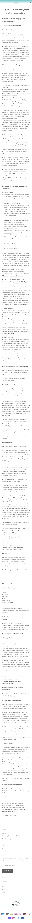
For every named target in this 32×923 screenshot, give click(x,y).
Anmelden (7, 870)
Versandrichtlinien (6, 889)
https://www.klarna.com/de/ (16, 275)
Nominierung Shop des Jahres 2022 (10, 836)
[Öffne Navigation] (2, 2)
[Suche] (27, 2)
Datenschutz (5, 887)
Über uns (4, 833)
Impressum (4, 881)
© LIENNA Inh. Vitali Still (16, 900)
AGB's (3, 892)
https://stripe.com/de (6, 362)
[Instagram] (2, 849)
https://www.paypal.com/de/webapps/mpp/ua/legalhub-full (15, 304)
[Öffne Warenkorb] (30, 2)
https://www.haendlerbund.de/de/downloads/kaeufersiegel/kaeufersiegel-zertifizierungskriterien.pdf (11, 681)
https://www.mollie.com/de (8, 333)
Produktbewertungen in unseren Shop (10, 839)
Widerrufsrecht (5, 884)
